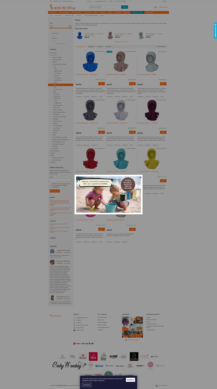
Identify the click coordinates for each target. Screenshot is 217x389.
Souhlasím (130, 380)
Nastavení (86, 385)
